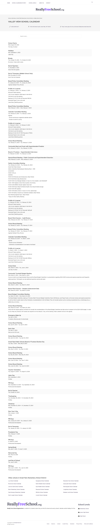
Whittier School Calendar (42, 492)
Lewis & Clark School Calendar (15, 486)
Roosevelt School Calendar (42, 489)
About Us (41, 3)
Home (8, 3)
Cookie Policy (65, 523)
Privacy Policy (79, 523)
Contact (48, 3)
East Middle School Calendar (43, 486)
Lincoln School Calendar (41, 495)
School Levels (32, 3)
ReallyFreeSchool (17, 522)
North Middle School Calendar (43, 484)
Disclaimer (72, 523)
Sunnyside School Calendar (69, 484)
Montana (14, 18)
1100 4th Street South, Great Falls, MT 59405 (40, 26)
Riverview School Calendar (14, 484)
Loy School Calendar (13, 481)
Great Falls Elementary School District (25, 18)
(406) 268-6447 (15, 26)
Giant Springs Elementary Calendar (16, 492)
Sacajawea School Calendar (42, 481)
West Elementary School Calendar (16, 489)
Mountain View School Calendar (71, 481)
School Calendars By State (19, 3)
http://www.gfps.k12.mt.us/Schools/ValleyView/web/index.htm (76, 26)
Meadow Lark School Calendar (70, 492)
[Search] (92, 2)
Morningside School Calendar (70, 486)
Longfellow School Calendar (70, 489)
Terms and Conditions (88, 523)
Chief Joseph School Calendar (15, 495)
